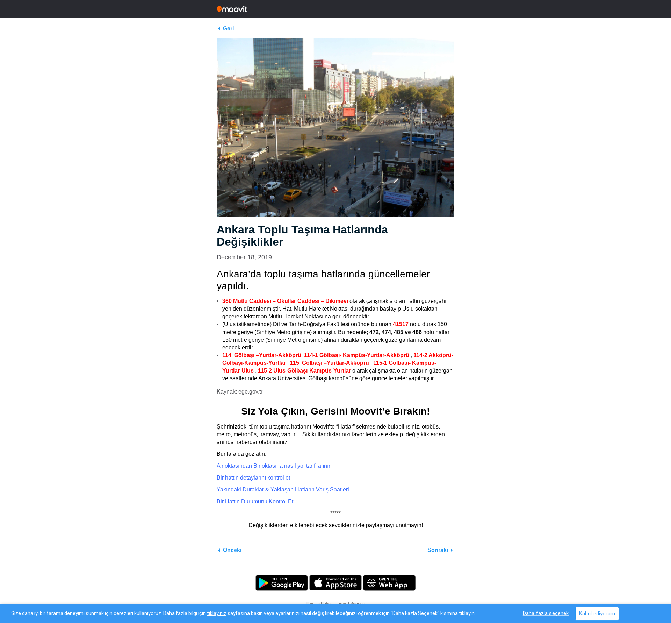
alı (320, 466)
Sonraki (437, 550)
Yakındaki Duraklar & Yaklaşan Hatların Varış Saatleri (283, 490)
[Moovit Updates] (335, 9)
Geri (228, 28)
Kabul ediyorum (597, 613)
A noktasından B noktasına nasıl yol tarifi (267, 466)
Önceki (232, 550)
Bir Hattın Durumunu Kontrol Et (255, 501)
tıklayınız (216, 613)
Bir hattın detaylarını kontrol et (253, 478)
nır (327, 466)
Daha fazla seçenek (546, 613)
